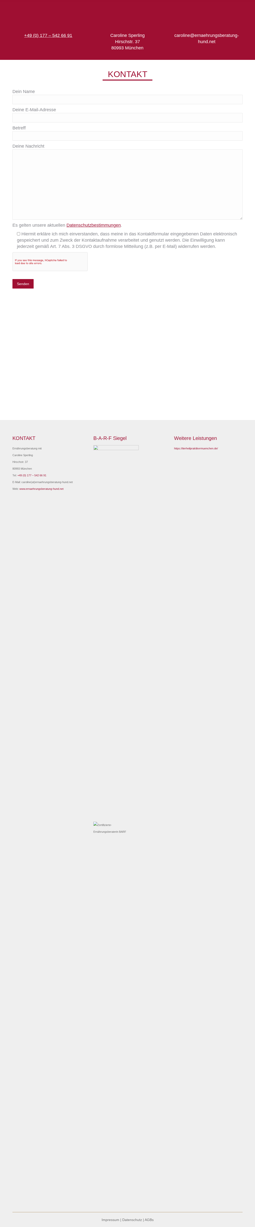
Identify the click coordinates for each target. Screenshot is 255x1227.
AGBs (149, 1220)
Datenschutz (132, 1220)
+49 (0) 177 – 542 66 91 (31, 475)
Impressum (110, 1220)
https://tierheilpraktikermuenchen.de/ (196, 448)
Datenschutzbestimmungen (93, 225)
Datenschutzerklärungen (128, 373)
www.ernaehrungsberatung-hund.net (41, 488)
